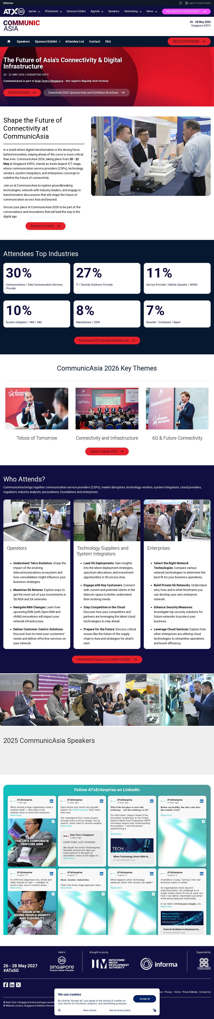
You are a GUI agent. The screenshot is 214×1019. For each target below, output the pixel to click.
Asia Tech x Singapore (49, 81)
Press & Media (189, 992)
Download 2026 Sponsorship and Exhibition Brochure (83, 92)
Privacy (168, 992)
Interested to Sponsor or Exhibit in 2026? (104, 659)
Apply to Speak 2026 (103, 451)
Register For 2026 (42, 226)
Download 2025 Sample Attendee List (104, 340)
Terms (177, 992)
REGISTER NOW (186, 41)
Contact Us (205, 992)
